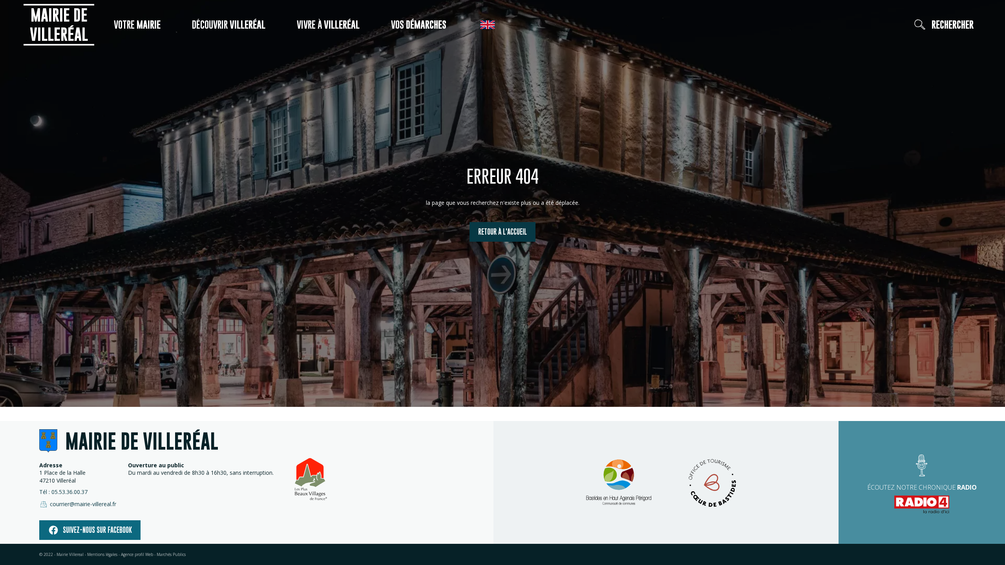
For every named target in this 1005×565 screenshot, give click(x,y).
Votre (137, 24)
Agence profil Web (137, 554)
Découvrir (228, 24)
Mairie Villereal (70, 554)
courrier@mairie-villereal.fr (83, 504)
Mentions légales (102, 554)
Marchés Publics (171, 554)
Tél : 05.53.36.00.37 (63, 492)
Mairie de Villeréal (59, 24)
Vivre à (328, 24)
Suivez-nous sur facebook (97, 530)
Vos (418, 24)
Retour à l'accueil (502, 232)
